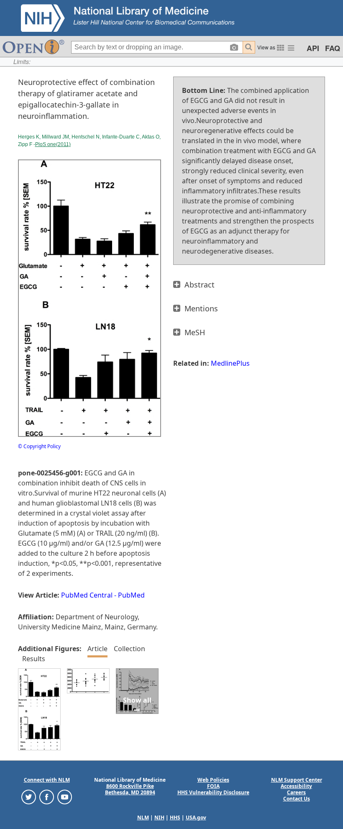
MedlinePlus (230, 363)
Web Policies (213, 779)
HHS (175, 817)
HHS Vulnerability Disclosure (213, 792)
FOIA (213, 786)
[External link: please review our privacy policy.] (28, 796)
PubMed (131, 595)
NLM (143, 817)
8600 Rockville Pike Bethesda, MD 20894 (130, 789)
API (313, 48)
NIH (159, 817)
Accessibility (296, 786)
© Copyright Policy (39, 446)
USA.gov (196, 817)
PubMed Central (87, 595)
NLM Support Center (296, 779)
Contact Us (296, 798)
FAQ (332, 48)
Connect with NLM (47, 779)
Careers (296, 792)
